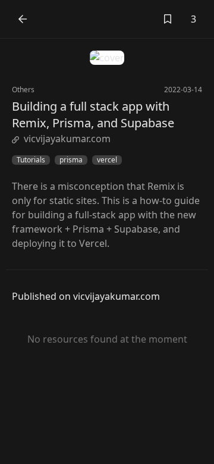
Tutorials (31, 160)
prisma (71, 160)
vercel (107, 160)
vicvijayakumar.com (67, 138)
